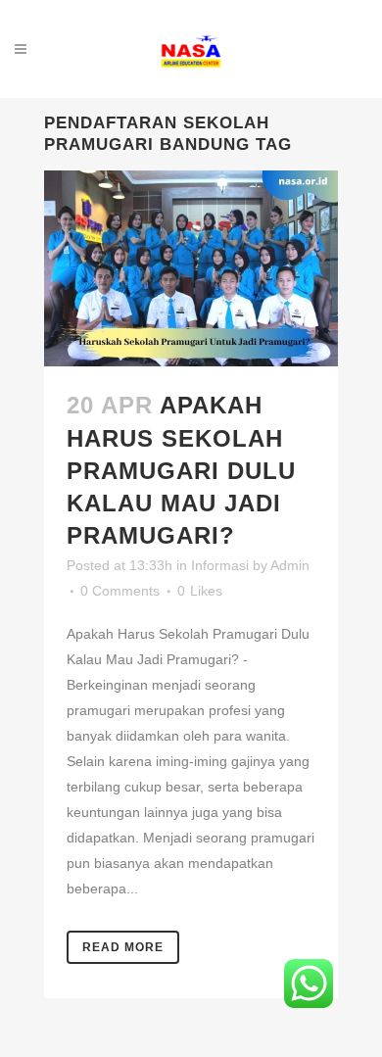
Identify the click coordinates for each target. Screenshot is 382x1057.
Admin (290, 565)
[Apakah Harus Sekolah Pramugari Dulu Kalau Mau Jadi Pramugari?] (191, 268)
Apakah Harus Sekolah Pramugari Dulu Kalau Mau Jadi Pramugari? (181, 470)
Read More (123, 947)
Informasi (220, 565)
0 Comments (120, 591)
